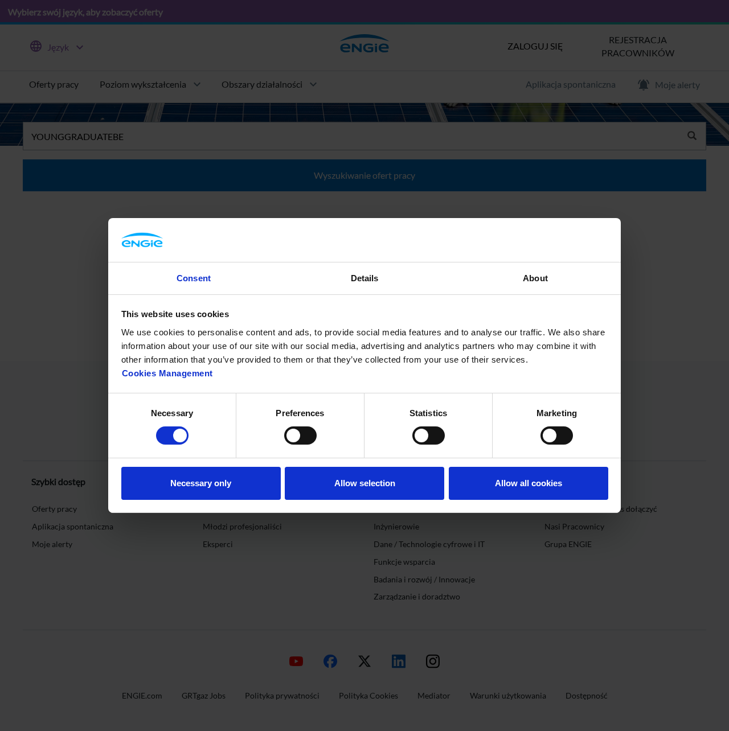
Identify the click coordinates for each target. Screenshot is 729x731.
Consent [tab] (194, 278)
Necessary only (200, 483)
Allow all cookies (528, 483)
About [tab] (535, 278)
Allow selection (364, 483)
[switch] (300, 435)
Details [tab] (365, 278)
